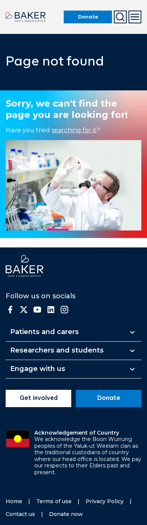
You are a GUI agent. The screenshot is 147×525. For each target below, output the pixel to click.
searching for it (74, 130)
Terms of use (54, 501)
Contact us (20, 514)
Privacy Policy (105, 501)
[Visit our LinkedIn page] (50, 309)
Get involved (39, 398)
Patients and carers (44, 332)
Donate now (66, 514)
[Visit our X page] (23, 309)
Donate (88, 17)
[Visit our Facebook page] (10, 309)
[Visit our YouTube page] (37, 309)
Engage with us (37, 369)
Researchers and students (57, 350)
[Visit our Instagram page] (64, 309)
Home (14, 501)
